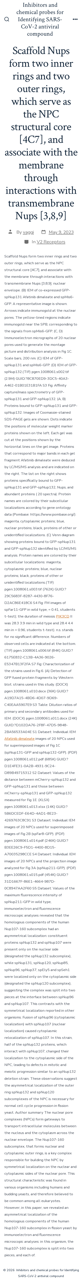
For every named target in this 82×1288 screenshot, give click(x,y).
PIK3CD (62, 616)
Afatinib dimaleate (19, 738)
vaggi (28, 232)
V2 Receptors (51, 242)
